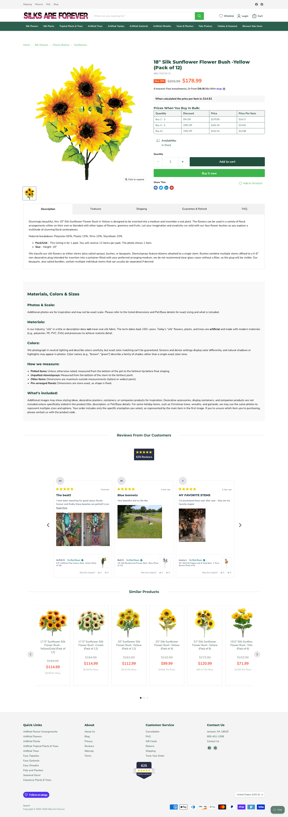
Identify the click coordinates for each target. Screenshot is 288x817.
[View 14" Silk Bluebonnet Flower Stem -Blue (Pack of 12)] (165, 562)
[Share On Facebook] (156, 188)
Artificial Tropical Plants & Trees (40, 746)
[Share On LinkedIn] (166, 188)
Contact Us (213, 741)
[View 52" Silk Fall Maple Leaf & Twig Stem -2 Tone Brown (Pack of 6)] (226, 562)
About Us (89, 731)
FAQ (48, 4)
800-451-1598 (215, 736)
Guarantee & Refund (194, 209)
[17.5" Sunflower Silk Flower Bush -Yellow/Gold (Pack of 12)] (53, 622)
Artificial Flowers (32, 736)
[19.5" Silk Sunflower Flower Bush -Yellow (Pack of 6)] (243, 622)
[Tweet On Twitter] (161, 188)
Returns (39, 4)
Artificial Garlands (139, 26)
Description (48, 209)
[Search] (199, 16)
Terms (87, 755)
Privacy (88, 741)
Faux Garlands (31, 760)
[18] (29, 193)
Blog (56, 4)
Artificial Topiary (116, 26)
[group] (53, 645)
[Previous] (48, 525)
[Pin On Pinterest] (172, 188)
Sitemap (89, 751)
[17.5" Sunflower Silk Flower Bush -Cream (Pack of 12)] (91, 622)
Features (95, 209)
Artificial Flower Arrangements (40, 731)
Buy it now (209, 173)
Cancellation (153, 731)
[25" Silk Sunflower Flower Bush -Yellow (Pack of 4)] (167, 622)
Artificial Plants (31, 741)
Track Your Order (155, 755)
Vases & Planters (184, 26)
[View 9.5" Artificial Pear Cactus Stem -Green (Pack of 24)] (103, 562)
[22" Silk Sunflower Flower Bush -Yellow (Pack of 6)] (205, 622)
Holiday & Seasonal (227, 26)
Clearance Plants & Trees (37, 780)
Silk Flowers (32, 26)
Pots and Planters (33, 770)
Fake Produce (205, 26)
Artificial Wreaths (162, 26)
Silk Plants (48, 26)
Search (26, 805)
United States (248, 794)
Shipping (27, 4)
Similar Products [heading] (144, 592)
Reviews (89, 746)
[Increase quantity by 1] (182, 161)
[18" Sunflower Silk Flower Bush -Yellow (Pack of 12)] (129, 622)
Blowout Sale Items (252, 26)
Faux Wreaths (31, 765)
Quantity (158, 154)
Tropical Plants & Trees (71, 26)
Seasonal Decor (31, 775)
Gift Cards (151, 741)
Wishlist (229, 16)
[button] (69, 529)
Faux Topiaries (31, 755)
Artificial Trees (95, 26)
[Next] (240, 525)
